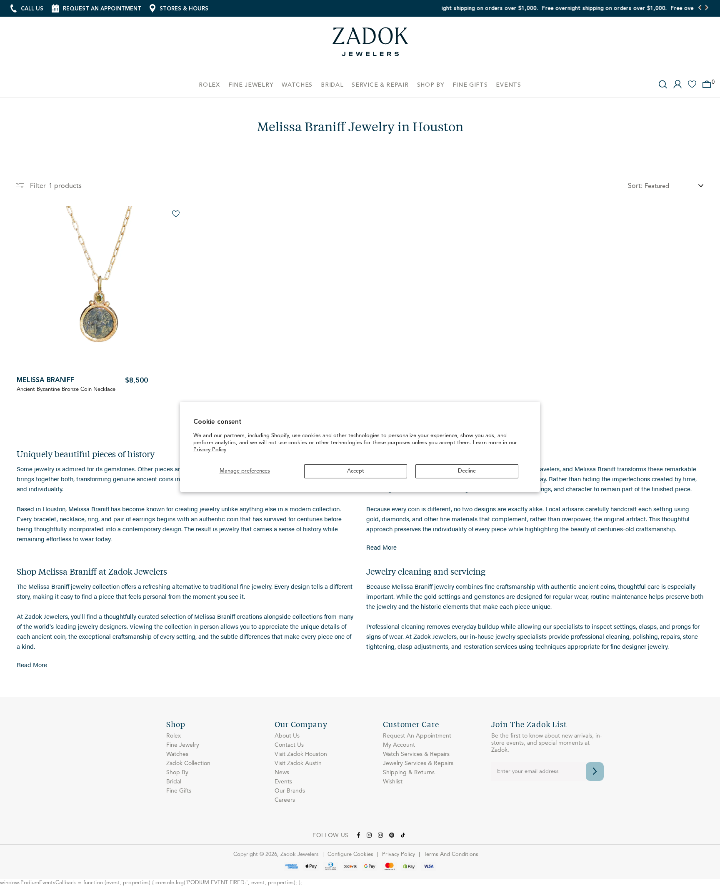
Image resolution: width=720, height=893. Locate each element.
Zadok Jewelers (370, 45)
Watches (177, 754)
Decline (467, 471)
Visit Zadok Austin (298, 763)
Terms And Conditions (451, 854)
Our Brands (290, 791)
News (282, 772)
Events (283, 782)
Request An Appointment (417, 736)
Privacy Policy (209, 450)
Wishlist (392, 782)
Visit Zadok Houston (301, 754)
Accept (355, 471)
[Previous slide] (700, 8)
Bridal (173, 782)
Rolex (173, 736)
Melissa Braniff (45, 380)
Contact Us (289, 745)
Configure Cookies (350, 854)
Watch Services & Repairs (416, 754)
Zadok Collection (188, 763)
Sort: (635, 186)
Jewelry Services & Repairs (418, 763)
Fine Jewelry (182, 745)
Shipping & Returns (409, 772)
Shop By (177, 772)
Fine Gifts (178, 791)
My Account (399, 745)
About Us (287, 736)
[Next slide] (706, 8)
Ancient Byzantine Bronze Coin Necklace (66, 389)
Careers (285, 800)
